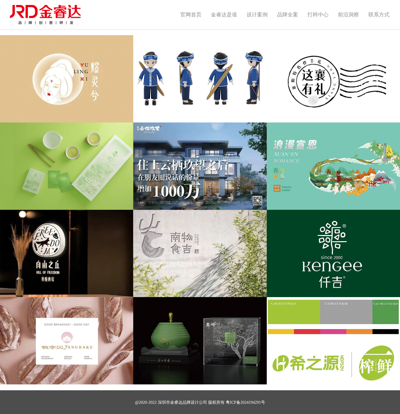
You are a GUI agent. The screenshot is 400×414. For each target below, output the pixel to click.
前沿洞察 (348, 15)
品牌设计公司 (194, 402)
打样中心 (318, 15)
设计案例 (257, 15)
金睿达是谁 (224, 15)
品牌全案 (287, 15)
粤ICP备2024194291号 (245, 402)
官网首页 (190, 15)
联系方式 (378, 15)
